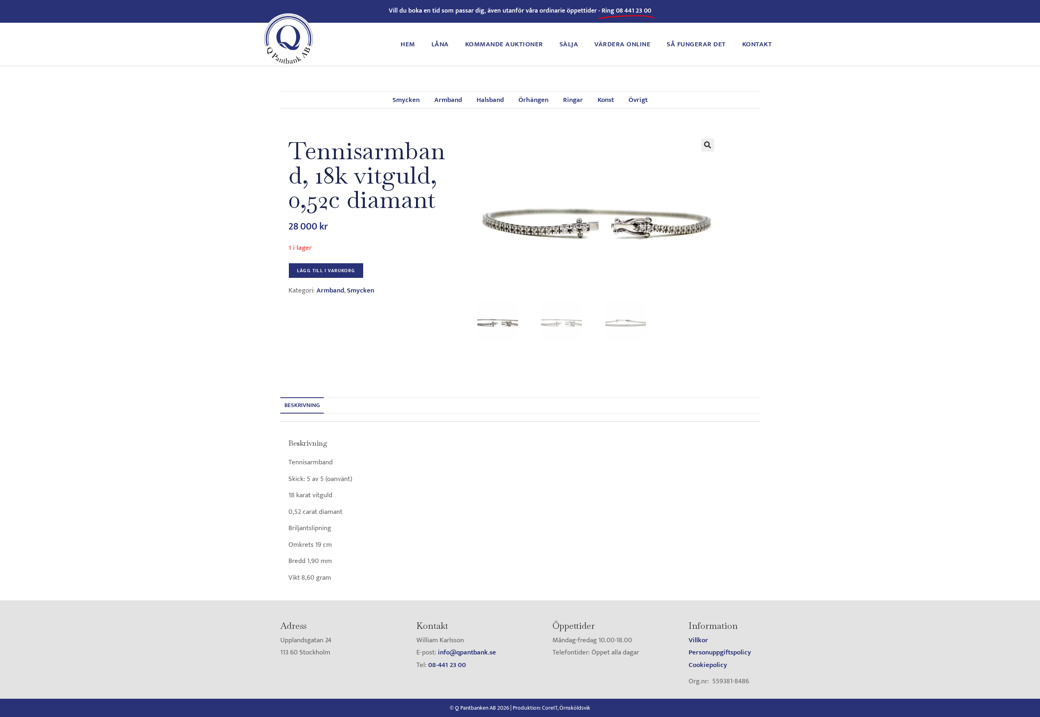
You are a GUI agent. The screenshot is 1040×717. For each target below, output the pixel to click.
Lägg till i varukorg (326, 270)
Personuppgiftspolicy (720, 652)
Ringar (573, 100)
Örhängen (533, 100)
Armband (448, 100)
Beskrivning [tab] (302, 405)
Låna (440, 44)
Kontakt (757, 44)
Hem (408, 44)
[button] (707, 145)
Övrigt (638, 100)
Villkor (698, 640)
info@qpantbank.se (467, 652)
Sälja (568, 44)
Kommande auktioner (504, 44)
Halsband (490, 100)
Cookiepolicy (708, 665)
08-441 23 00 (447, 665)
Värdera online (622, 44)
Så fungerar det (696, 44)
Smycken (406, 100)
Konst (606, 100)
